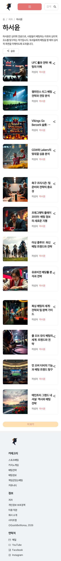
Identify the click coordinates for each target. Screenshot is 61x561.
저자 (10, 19)
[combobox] (49, 7)
